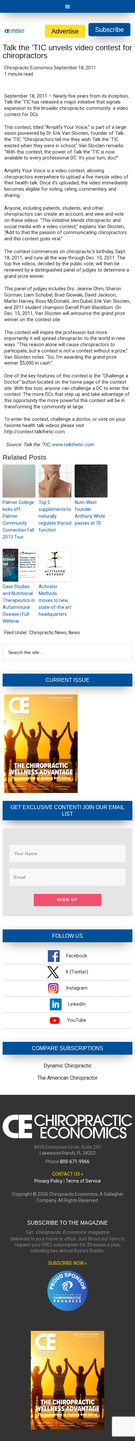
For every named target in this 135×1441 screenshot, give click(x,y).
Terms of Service (83, 1181)
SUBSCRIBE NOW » (67, 1263)
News (74, 632)
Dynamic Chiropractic (68, 1066)
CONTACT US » (67, 1174)
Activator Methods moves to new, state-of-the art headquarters (55, 600)
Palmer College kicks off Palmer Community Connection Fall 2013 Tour (18, 520)
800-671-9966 (74, 1161)
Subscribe (109, 29)
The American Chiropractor (67, 1078)
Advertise (65, 31)
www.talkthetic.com (73, 444)
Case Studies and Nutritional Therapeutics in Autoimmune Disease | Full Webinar (19, 604)
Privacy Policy (48, 1181)
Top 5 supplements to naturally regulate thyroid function (55, 516)
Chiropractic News (48, 632)
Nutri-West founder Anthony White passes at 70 (90, 513)
